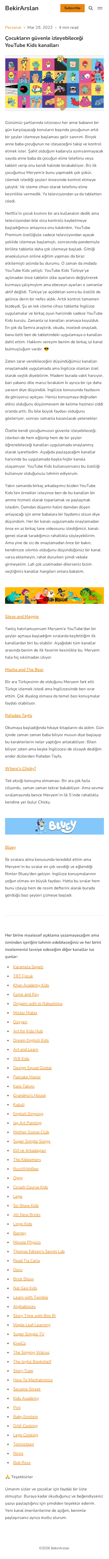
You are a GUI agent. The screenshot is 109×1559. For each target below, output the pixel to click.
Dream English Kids (31, 1040)
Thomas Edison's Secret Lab (39, 1251)
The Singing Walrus (31, 1352)
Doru (17, 1270)
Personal (13, 27)
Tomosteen (23, 1444)
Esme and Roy (26, 994)
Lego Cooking (25, 1435)
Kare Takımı (23, 1086)
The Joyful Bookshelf (32, 1361)
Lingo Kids (22, 1224)
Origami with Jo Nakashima (37, 1003)
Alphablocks (24, 1306)
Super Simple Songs (31, 1141)
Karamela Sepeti (28, 967)
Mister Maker (25, 1013)
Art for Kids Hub (28, 1031)
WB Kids (21, 1059)
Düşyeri (20, 1022)
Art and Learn (25, 1049)
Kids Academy (26, 1398)
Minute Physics (27, 1242)
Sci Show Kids (26, 1205)
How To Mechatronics (33, 1380)
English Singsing (28, 1114)
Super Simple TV (28, 1334)
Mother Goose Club (31, 1132)
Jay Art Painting (27, 1123)
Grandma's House (29, 1095)
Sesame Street (27, 1389)
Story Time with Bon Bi (34, 1316)
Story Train (23, 1371)
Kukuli (19, 1104)
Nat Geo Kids (25, 1288)
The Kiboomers (27, 1159)
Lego (17, 1196)
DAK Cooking (25, 1426)
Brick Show (23, 1279)
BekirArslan (60, 1548)
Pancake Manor (27, 1077)
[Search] (91, 8)
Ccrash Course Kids (30, 1187)
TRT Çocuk (23, 976)
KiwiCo (19, 1343)
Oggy (18, 1178)
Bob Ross (22, 1462)
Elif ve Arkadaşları (29, 1150)
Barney (19, 1233)
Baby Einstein (25, 1417)
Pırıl (17, 1407)
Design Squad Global (32, 1068)
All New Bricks (27, 1215)
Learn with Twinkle (30, 1297)
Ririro (18, 1453)
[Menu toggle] (100, 8)
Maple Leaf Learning (31, 1325)
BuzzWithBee (26, 1169)
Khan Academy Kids (31, 985)
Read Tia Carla (26, 1260)
